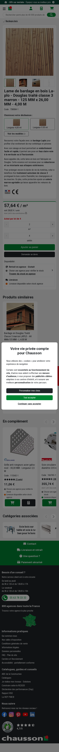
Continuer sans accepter (29, 404)
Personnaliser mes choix (29, 390)
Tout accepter (29, 397)
